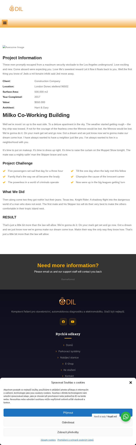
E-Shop (69, 363)
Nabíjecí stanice (69, 357)
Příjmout (68, 412)
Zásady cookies (48, 440)
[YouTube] (72, 321)
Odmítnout (68, 422)
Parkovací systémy (69, 351)
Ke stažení (69, 369)
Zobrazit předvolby (68, 432)
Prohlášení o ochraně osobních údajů (76, 440)
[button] (130, 382)
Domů (69, 345)
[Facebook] (63, 321)
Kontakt (69, 375)
